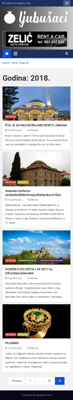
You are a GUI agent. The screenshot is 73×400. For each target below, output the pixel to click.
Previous (17, 380)
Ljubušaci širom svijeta (51, 260)
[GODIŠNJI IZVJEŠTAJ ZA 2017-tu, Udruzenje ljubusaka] (36, 247)
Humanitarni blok (27, 260)
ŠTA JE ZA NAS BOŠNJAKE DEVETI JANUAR (36, 125)
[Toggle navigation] (15, 53)
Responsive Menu (66, 3)
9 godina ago (15, 130)
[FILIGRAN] (36, 321)
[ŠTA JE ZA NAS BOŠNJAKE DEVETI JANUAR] (36, 103)
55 (49, 380)
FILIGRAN (12, 343)
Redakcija (33, 130)
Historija (23, 182)
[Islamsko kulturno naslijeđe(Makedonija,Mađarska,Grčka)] (36, 169)
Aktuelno (11, 117)
